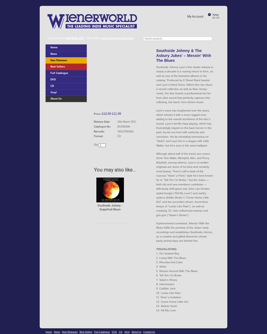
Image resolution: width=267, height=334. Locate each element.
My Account (195, 16)
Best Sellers (57, 66)
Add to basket (136, 153)
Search (217, 41)
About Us (56, 98)
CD (52, 85)
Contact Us (149, 332)
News (53, 53)
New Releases (58, 60)
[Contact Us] (211, 24)
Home (53, 47)
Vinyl (53, 92)
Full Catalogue (59, 73)
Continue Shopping (108, 153)
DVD (53, 79)
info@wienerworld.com (117, 38)
